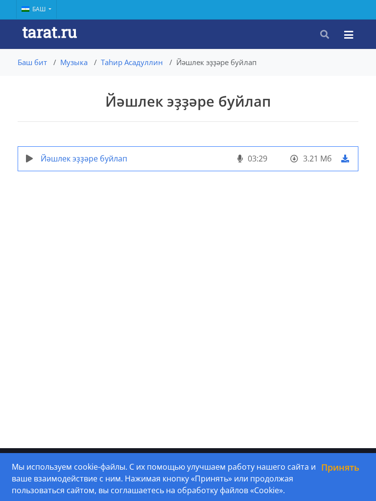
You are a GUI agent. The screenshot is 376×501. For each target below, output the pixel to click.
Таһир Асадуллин (132, 62)
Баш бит (32, 62)
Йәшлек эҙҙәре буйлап (84, 158)
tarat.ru (50, 31)
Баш (39, 9)
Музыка (74, 62)
